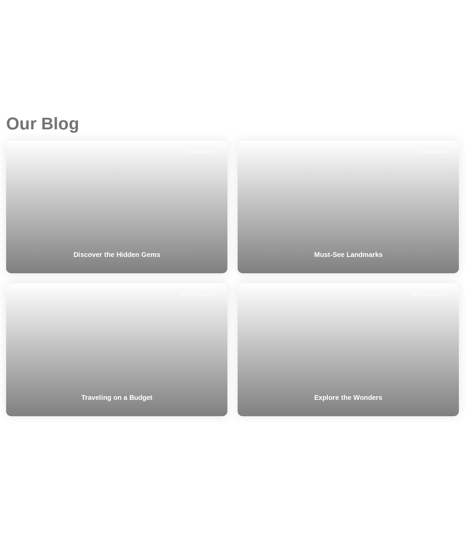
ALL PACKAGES (198, 152)
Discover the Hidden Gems (117, 254)
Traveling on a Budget (117, 397)
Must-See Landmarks (348, 254)
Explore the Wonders (348, 397)
